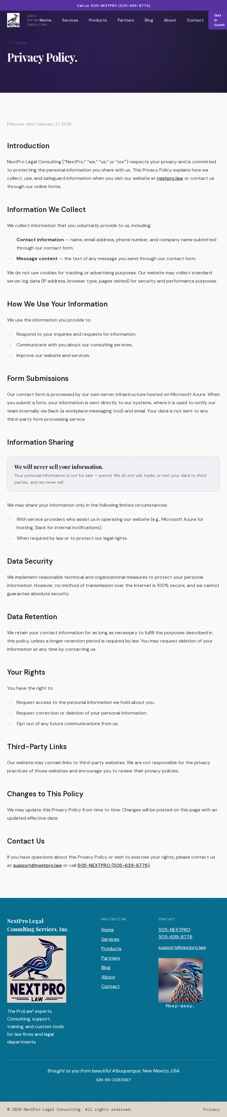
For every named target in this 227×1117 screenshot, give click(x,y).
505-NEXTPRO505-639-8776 (175, 933)
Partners (126, 20)
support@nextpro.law (37, 865)
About (170, 20)
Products (98, 20)
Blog (149, 20)
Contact (195, 20)
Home (45, 20)
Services (70, 20)
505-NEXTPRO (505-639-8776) (113, 865)
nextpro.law (170, 178)
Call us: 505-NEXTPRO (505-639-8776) (113, 5)
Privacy (211, 1109)
